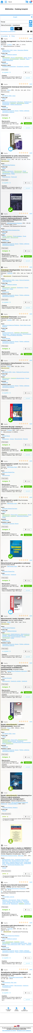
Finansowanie (5, 104)
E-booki (4, 810)
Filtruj (13, 36)
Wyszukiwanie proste (5, 31)
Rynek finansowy (27, 334)
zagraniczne (25, 903)
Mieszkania (20, 102)
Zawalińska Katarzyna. (22, 859)
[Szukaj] (18, 28)
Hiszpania (28, 944)
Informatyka (24, 900)
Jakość (25, 57)
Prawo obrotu (19, 514)
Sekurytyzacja (5, 334)
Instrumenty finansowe (22, 516)
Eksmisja (25, 439)
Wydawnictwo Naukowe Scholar (9, 855)
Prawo (16, 172)
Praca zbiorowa (6, 176)
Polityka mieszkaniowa (16, 104)
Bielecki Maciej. (6, 436)
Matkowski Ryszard (22, 372)
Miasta (18, 900)
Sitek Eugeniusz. (9, 982)
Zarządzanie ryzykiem (7, 985)
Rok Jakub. (6, 860)
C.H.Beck (9, 44)
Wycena (17, 57)
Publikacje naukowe (12, 54)
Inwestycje (13, 574)
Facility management (7, 60)
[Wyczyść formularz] (28, 32)
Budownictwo (5, 439)
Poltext (9, 90)
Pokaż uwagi (5, 69)
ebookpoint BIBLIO (13, 803)
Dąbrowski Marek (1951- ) (10, 280)
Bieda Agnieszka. (8, 859)
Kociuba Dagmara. (18, 860)
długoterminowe (18, 378)
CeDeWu (9, 320)
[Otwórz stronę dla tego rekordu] (16, 142)
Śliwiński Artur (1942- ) (9, 50)
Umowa (12, 439)
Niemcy (23, 944)
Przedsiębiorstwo (6, 987)
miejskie (23, 103)
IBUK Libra (20, 855)
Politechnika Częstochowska (16, 977)
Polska (13, 173)
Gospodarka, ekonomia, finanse (10, 110)
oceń (31, 38)
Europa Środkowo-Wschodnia (14, 335)
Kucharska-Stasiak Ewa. (8, 472)
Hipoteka (4, 635)
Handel (4, 236)
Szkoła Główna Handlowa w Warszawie (17, 671)
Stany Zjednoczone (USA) (14, 944)
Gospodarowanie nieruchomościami (21, 742)
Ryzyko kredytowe (16, 636)
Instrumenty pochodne (16, 334)
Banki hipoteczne (25, 634)
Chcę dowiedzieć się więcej (9, 1030)
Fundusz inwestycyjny (7, 171)
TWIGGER (9, 273)
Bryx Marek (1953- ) (8, 95)
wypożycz (28, 123)
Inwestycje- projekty (16, 681)
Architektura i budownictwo (9, 66)
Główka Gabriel (8, 627)
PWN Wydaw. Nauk (12, 467)
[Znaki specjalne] (31, 32)
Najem (27, 59)
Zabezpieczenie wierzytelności (15, 635)
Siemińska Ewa (8, 165)
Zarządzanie (11, 59)
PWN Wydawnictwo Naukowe (14, 223)
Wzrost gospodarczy (17, 901)
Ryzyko (30, 57)
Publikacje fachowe (11, 631)
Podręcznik (5, 63)
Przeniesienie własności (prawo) (19, 943)
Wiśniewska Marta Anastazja (11, 230)
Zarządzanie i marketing (23, 66)
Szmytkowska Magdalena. (16, 864)
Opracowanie (5, 240)
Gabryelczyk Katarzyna (10, 325)
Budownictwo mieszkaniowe (9, 102)
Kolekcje (13, 31)
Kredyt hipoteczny (15, 634)
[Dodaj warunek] (11, 28)
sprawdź (28, 77)
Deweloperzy (20, 287)
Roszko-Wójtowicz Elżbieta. (14, 863)
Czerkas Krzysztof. (7, 678)
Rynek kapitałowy (17, 236)
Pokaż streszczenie (6, 813)
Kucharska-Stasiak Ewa (9, 508)
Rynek (7, 743)
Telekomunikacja (6, 901)
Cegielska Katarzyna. (16, 862)
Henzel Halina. (8, 896)
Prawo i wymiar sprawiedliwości (23, 952)
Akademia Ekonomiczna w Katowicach (16, 888)
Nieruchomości (18, 439)
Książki (15, 17)
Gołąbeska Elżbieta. (9, 807)
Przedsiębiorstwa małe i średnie (15, 902)
